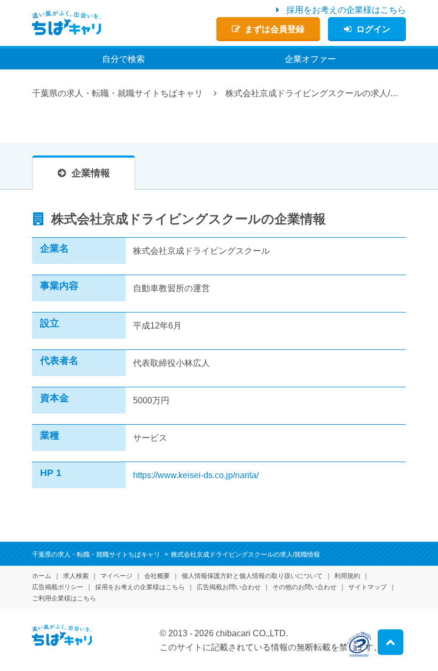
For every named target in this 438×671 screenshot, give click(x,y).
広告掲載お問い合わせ (229, 587)
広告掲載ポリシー (57, 587)
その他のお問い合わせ (304, 587)
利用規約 (347, 576)
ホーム (41, 576)
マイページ (116, 576)
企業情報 (91, 173)
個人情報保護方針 (252, 576)
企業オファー (310, 59)
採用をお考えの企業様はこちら (346, 9)
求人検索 (76, 576)
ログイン (373, 29)
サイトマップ (367, 587)
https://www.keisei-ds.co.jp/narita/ (196, 475)
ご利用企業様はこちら (64, 598)
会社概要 (157, 576)
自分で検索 (123, 59)
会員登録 (274, 29)
